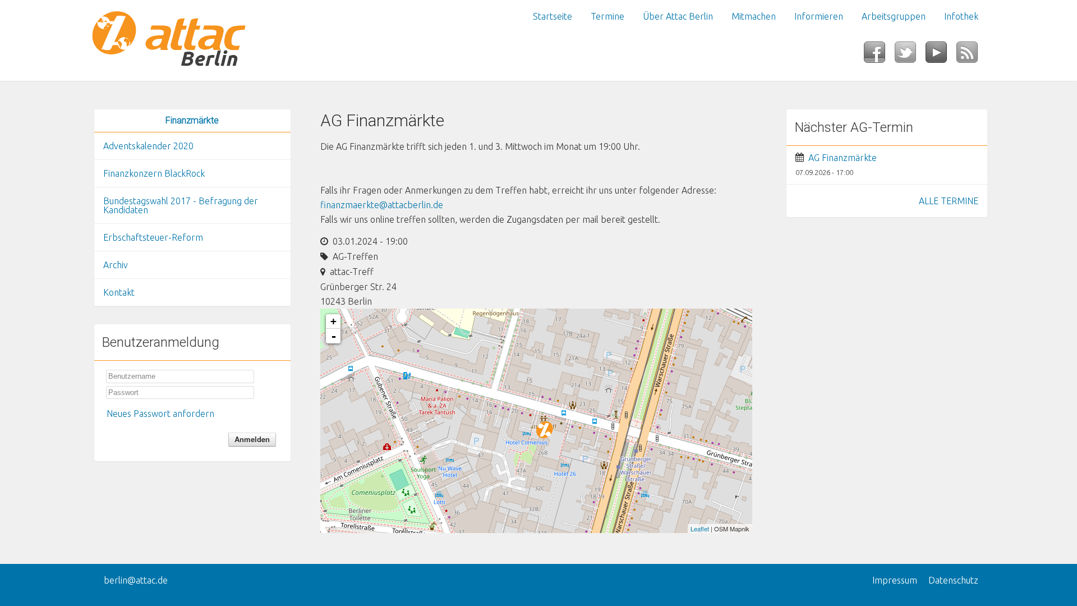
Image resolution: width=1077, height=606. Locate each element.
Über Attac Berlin (678, 16)
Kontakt (119, 292)
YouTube (941, 56)
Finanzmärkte (192, 120)
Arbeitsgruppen (894, 16)
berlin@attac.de (136, 580)
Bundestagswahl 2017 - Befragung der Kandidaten (180, 205)
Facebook (879, 56)
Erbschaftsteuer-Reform (153, 237)
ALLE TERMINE (948, 201)
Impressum (894, 580)
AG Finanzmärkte (842, 158)
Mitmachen (753, 16)
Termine (607, 16)
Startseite (552, 16)
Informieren (818, 16)
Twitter (910, 56)
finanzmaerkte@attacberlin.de (381, 205)
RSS (971, 56)
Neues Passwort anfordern (160, 413)
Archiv (115, 265)
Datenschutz (953, 580)
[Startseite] (192, 40)
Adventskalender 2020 (148, 146)
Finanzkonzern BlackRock (154, 173)
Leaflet (700, 528)
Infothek (961, 16)
